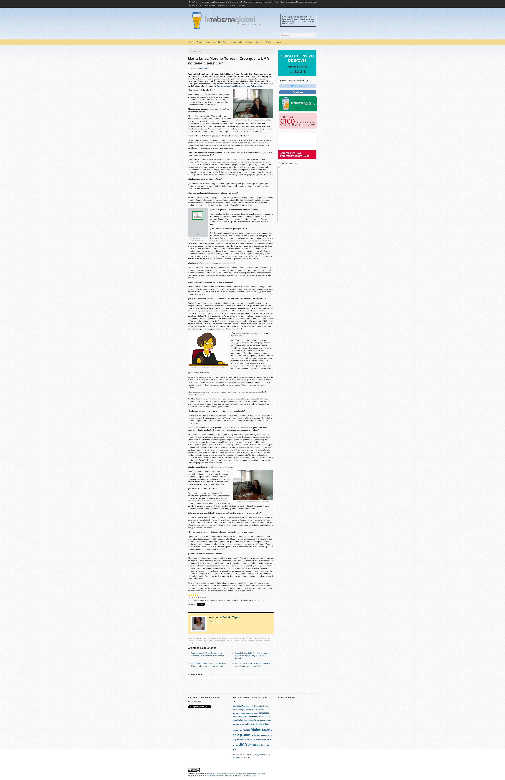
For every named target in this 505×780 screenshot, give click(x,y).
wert (235, 749)
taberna (235, 745)
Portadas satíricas (195, 5)
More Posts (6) (217, 622)
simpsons (268, 640)
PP (238, 739)
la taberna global (220, 640)
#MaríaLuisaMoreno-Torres (197, 638)
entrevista (258, 638)
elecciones (238, 716)
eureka (236, 720)
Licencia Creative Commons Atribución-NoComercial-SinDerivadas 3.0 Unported (240, 773)
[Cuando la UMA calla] (256, 20)
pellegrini (256, 735)
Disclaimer (242, 5)
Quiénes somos (203, 42)
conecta (249, 713)
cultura (256, 713)
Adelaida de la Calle (250, 706)
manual (237, 640)
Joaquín (244, 724)
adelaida (237, 706)
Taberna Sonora (209, 5)
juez (210, 640)
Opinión (268, 42)
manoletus (237, 730)
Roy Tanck (260, 755)
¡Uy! (211, 233)
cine (255, 709)
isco (239, 724)
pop (234, 739)
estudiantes (266, 638)
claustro (261, 710)
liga (267, 724)
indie (235, 724)
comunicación (239, 713)
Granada (199, 640)
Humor (278, 42)
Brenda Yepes (203, 68)
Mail (210, 622)
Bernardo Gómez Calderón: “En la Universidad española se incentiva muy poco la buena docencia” (252, 655)
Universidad (264, 745)
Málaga (229, 640)
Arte (266, 706)
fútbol (256, 720)
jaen (205, 640)
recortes (259, 640)
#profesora (212, 638)
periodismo (267, 735)
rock (268, 739)
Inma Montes (236, 86)
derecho (249, 638)
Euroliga (243, 720)
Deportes (259, 42)
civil (232, 638)
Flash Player (237, 758)
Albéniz (261, 706)
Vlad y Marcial (222, 5)
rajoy (247, 740)
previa (242, 740)
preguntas (252, 640)
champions (242, 710)
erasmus (256, 716)
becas (235, 710)
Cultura (248, 42)
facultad (191, 640)
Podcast (232, 5)
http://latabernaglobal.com (211, 775)
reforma (262, 739)
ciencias (250, 709)
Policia (244, 640)
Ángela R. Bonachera (253, 86)
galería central (265, 720)
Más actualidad (235, 42)
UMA (191, 643)
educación (264, 713)
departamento (240, 638)
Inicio (191, 42)
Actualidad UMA (219, 42)
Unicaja (253, 744)
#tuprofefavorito (223, 638)
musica (246, 730)
